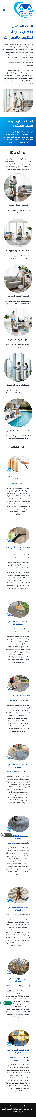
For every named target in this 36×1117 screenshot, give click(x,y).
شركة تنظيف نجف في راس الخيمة (18, 1051)
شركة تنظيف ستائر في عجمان (18, 477)
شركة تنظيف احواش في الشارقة (18, 909)
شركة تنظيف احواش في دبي (18, 696)
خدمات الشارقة (11, 915)
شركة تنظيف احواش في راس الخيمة (18, 623)
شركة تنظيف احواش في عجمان (18, 837)
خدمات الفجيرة (11, 772)
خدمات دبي (11, 700)
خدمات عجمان (11, 483)
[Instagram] (11, 1106)
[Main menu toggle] (4, 9)
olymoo (16, 1112)
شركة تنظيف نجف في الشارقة (18, 980)
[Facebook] (25, 1106)
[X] (18, 1106)
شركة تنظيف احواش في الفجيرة (18, 766)
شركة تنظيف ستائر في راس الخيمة (18, 549)
